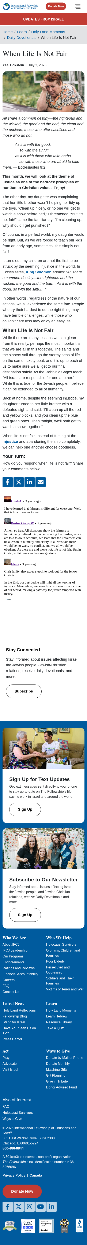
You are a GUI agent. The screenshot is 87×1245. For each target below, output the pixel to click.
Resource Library (59, 1022)
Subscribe (24, 691)
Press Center (12, 1039)
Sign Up (25, 809)
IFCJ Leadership (15, 950)
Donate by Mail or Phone (64, 1058)
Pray (6, 1058)
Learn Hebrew (56, 1016)
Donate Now (56, 6)
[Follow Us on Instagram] (29, 1207)
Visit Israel (10, 1069)
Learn (22, 32)
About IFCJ (11, 944)
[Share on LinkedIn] (29, 482)
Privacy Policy (14, 1175)
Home (8, 32)
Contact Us (11, 992)
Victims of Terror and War (64, 989)
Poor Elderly (55, 961)
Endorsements (13, 962)
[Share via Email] (40, 482)
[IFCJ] (20, 6)
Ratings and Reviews (19, 968)
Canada (36, 1175)
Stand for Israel (14, 1022)
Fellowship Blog (15, 1016)
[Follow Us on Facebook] (8, 1207)
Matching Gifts (56, 1069)
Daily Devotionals (21, 37)
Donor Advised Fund (61, 1087)
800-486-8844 (13, 1148)
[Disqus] (43, 547)
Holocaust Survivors (61, 944)
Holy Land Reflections (19, 1010)
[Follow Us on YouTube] (40, 1207)
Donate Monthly (58, 1063)
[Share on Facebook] (8, 482)
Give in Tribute (57, 1081)
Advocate (10, 1063)
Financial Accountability (20, 974)
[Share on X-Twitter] (19, 482)
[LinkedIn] (51, 1207)
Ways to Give (12, 1119)
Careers (9, 980)
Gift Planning (55, 1075)
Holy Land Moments (48, 32)
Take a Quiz (55, 1028)
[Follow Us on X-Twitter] (19, 1207)
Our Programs (13, 956)
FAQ (6, 986)
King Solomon (39, 272)
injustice (10, 441)
